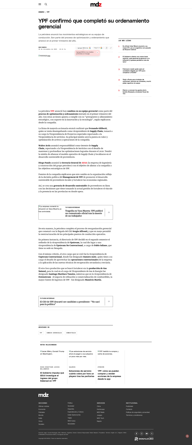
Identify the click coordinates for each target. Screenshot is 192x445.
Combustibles (71, 333)
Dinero (41, 12)
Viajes (70, 418)
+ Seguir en (96, 48)
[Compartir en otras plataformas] (111, 48)
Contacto (129, 409)
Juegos (99, 415)
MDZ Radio (100, 412)
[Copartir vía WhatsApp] (106, 48)
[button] (39, 4)
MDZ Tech (100, 418)
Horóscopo (101, 409)
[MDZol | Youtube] (146, 433)
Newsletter (71, 424)
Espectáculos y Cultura (75, 412)
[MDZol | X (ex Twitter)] (151, 433)
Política (70, 403)
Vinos (40, 421)
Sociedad (71, 406)
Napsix (99, 421)
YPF (52, 111)
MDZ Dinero (42, 47)
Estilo (40, 418)
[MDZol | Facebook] (136, 433)
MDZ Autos (71, 421)
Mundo (40, 415)
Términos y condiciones (134, 415)
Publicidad (129, 406)
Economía (41, 409)
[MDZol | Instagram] (141, 433)
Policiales (41, 412)
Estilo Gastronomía (74, 415)
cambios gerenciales (54, 333)
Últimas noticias (43, 406)
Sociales (41, 424)
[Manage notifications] (187, 436)
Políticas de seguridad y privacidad (138, 412)
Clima (99, 406)
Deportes (71, 409)
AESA (84, 163)
